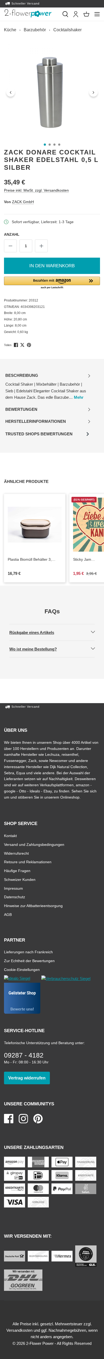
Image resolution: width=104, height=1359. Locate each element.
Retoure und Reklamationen (27, 861)
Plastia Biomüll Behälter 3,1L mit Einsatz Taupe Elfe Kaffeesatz (32, 559)
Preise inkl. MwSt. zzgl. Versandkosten (36, 190)
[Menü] (97, 14)
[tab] (48, 387)
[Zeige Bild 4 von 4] (59, 145)
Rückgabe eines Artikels (36, 632)
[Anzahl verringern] (10, 245)
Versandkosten (19, 1330)
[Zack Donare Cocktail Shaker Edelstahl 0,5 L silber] (52, 92)
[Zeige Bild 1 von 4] (45, 145)
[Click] (28, 13)
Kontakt (10, 835)
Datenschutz (14, 897)
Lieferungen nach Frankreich (28, 952)
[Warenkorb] (86, 14)
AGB (8, 914)
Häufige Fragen (17, 870)
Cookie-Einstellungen (22, 969)
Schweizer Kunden (19, 879)
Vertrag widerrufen (29, 1077)
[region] (52, 92)
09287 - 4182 (23, 1055)
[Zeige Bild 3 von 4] (54, 145)
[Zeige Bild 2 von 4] (50, 145)
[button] (52, 283)
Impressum (13, 888)
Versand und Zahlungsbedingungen (34, 844)
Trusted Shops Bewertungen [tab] (39, 435)
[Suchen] (65, 14)
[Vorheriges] (10, 92)
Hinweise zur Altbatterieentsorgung (33, 905)
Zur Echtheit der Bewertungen (29, 960)
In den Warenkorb (52, 265)
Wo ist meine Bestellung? (37, 648)
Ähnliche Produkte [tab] (32, 481)
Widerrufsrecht (16, 853)
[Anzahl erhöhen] (41, 245)
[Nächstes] (93, 92)
